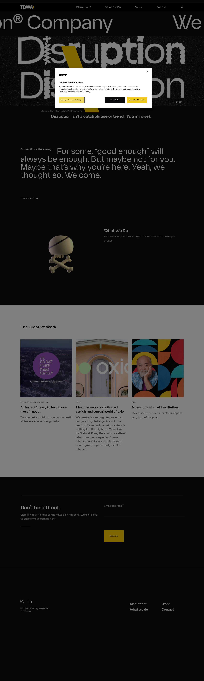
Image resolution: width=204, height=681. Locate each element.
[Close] (147, 71)
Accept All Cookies (137, 100)
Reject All (114, 100)
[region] (103, 88)
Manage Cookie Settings (72, 100)
